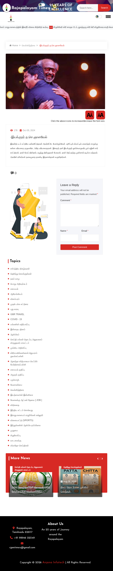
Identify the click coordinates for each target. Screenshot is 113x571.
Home (15, 45)
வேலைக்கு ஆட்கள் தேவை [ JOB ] (26, 400)
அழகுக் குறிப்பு (17, 374)
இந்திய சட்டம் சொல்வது (21, 410)
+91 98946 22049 (24, 538)
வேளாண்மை (16, 385)
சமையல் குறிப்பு (17, 369)
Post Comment (79, 247)
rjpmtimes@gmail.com (22, 547)
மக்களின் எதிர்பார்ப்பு (20, 324)
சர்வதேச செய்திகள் (19, 445)
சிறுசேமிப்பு (15, 435)
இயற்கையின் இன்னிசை (21, 395)
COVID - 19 (16, 319)
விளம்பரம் (15, 299)
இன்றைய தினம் (17, 329)
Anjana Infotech (53, 562)
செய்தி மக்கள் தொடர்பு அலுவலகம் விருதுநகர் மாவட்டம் (26, 341)
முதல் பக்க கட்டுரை (19, 304)
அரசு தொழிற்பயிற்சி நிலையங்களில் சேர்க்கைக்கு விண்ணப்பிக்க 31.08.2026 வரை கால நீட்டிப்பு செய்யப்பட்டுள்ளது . (31, 490)
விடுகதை (14, 405)
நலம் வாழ (15, 279)
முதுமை (14, 430)
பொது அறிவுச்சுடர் (18, 284)
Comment (65, 200)
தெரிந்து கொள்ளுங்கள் (21, 274)
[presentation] (98, 458)
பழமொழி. (15, 380)
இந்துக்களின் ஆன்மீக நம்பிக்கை (25, 425)
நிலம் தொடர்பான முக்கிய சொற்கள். (74, 489)
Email (85, 231)
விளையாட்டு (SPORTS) (21, 420)
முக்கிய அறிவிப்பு (18, 348)
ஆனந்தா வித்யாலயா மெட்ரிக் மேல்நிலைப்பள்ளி (24, 363)
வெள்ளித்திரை (28, 45)
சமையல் (14, 289)
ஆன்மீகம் (14, 334)
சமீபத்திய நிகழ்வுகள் (20, 268)
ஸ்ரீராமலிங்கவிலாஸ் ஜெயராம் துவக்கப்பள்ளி (23, 355)
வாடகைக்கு (15, 440)
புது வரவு (14, 309)
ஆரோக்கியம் (16, 294)
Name (64, 231)
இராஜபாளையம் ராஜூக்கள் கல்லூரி (26, 415)
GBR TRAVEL (17, 314)
